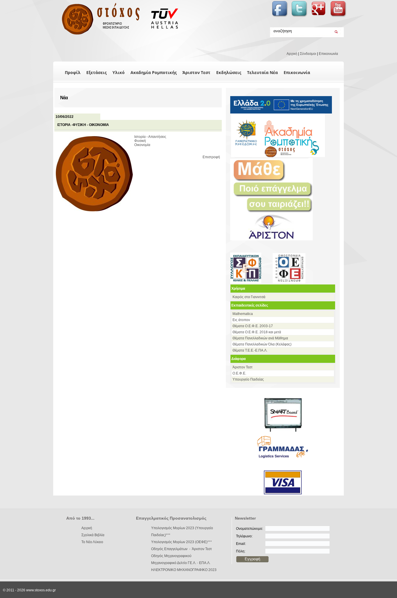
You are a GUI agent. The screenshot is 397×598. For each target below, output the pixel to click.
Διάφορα (238, 359)
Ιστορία (140, 137)
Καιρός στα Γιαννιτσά (249, 297)
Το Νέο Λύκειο (92, 542)
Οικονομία (142, 145)
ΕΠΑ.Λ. (204, 563)
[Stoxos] (116, 35)
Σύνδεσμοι (308, 54)
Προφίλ (73, 72)
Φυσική (140, 141)
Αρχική (292, 54)
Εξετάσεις (96, 72)
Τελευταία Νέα (262, 72)
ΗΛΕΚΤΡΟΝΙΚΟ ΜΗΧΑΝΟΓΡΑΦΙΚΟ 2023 (184, 570)
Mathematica (243, 314)
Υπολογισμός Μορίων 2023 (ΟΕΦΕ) (179, 542)
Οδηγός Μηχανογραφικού (171, 556)
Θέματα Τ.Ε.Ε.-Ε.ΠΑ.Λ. (250, 350)
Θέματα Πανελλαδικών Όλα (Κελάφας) (262, 344)
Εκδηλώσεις (228, 72)
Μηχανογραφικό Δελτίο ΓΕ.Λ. (173, 563)
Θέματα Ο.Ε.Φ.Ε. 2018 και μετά (257, 332)
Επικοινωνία (328, 54)
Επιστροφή (211, 157)
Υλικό (118, 72)
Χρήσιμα (238, 289)
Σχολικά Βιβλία (92, 535)
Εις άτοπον (241, 320)
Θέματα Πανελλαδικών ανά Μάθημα (260, 338)
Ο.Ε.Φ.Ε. (239, 373)
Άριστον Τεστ (196, 72)
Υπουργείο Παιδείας (248, 379)
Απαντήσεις (157, 137)
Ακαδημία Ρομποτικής (153, 72)
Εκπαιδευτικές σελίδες (249, 305)
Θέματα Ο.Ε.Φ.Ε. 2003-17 (253, 326)
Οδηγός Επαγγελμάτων (169, 549)
